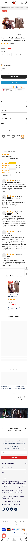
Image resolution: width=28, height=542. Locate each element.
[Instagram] (3, 509)
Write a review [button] (14, 158)
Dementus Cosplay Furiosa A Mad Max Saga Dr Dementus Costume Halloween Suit (20, 387)
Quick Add (14, 308)
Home (2, 7)
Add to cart (14, 76)
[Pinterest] (7, 509)
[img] (11, 180)
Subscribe (14, 457)
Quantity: (3, 69)
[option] (14, 23)
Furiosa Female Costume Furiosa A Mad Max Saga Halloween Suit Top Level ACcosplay (6, 387)
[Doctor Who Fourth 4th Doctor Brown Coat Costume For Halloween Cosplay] (14, 286)
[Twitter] (16, 509)
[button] (22, 34)
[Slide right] (24, 398)
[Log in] (22, 3)
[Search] (6, 3)
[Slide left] (20, 398)
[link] (14, 357)
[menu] (2, 3)
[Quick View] (19, 281)
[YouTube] (11, 509)
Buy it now (14, 82)
